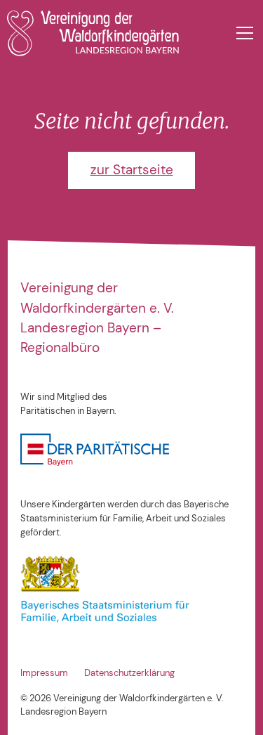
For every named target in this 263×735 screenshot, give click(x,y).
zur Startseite (131, 169)
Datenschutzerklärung (129, 673)
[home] (92, 33)
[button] (242, 33)
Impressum (44, 673)
